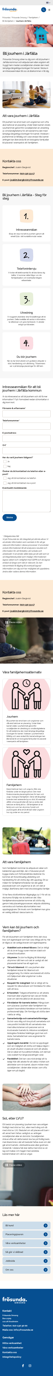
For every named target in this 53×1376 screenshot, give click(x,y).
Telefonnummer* (11, 420)
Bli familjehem (8, 21)
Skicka (9, 517)
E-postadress (9, 433)
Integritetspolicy (11, 1357)
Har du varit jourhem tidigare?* (17, 457)
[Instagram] (29, 1365)
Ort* (4, 445)
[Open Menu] (49, 9)
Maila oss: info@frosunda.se (17, 1330)
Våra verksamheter (12, 1347)
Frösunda (6, 18)
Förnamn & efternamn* (14, 408)
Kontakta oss (9, 1352)
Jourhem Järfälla (23, 21)
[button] (48, 3)
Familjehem (33, 18)
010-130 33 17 (27, 173)
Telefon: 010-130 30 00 (14, 1325)
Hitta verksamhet (12, 1343)
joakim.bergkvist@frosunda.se (27, 180)
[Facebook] (23, 1365)
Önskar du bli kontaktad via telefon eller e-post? (24, 472)
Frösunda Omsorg (19, 18)
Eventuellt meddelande (14, 488)
